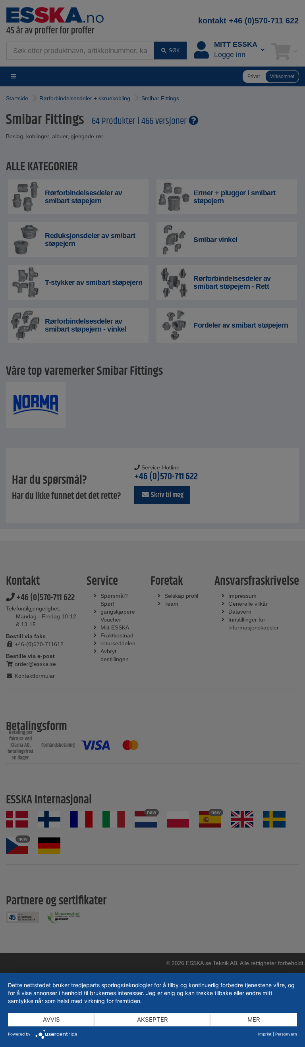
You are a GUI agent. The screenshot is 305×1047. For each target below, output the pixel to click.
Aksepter (152, 1019)
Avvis (51, 1019)
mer (253, 1019)
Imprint (265, 1034)
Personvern (286, 1034)
